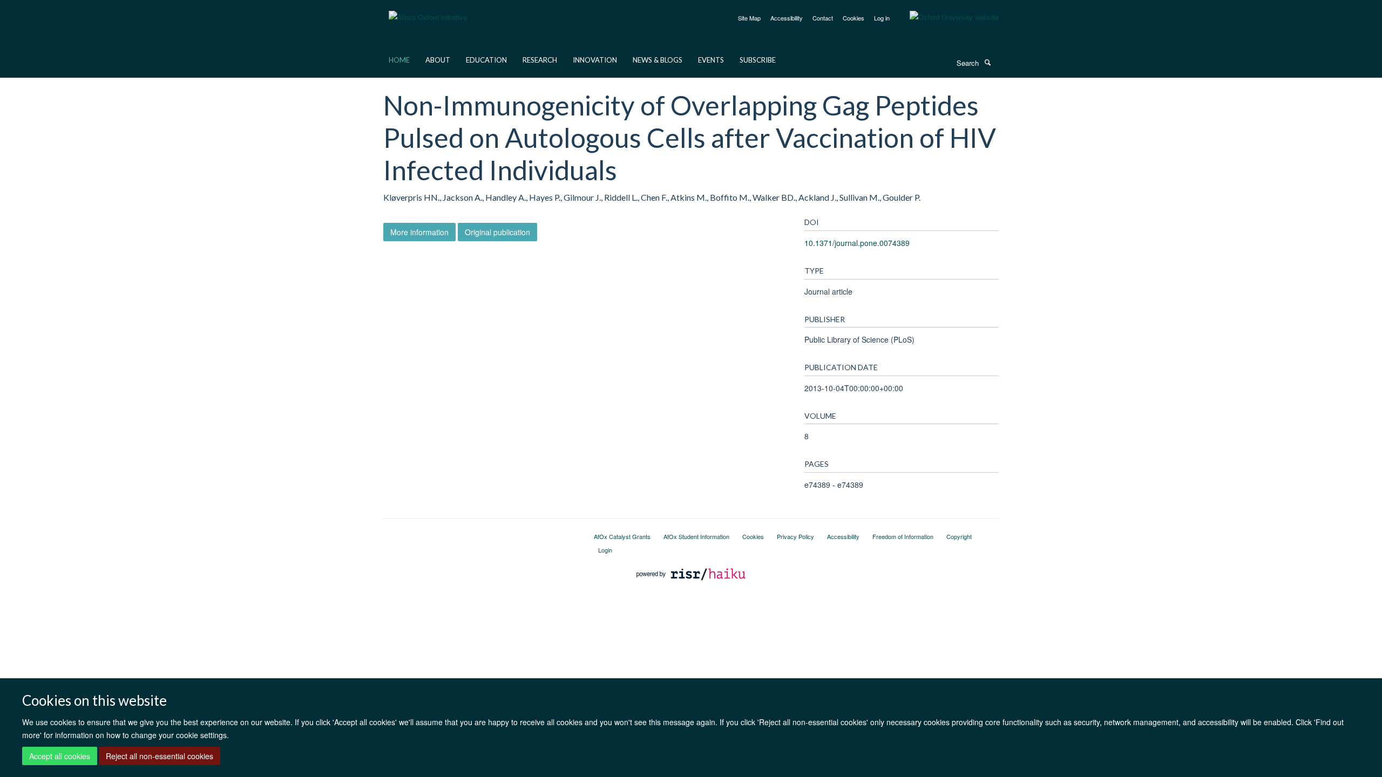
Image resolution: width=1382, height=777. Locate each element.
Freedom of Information (902, 536)
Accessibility (786, 17)
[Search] (987, 62)
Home (399, 60)
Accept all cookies (59, 756)
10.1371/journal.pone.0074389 (857, 242)
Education (486, 60)
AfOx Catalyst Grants (622, 536)
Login (605, 550)
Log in (882, 17)
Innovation (595, 60)
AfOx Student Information (696, 536)
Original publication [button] (497, 232)
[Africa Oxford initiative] (428, 10)
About (437, 60)
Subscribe (758, 60)
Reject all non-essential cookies (159, 756)
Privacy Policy (795, 536)
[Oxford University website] (946, 17)
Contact (822, 17)
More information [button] (419, 232)
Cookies (853, 17)
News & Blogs (657, 60)
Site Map (749, 17)
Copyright (959, 536)
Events (711, 60)
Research (540, 60)
